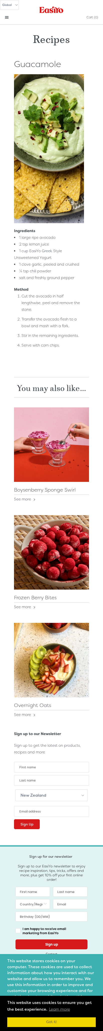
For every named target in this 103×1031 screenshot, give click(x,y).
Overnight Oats (32, 705)
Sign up (51, 944)
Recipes (51, 38)
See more (23, 499)
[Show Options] (45, 904)
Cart (92, 17)
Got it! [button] (51, 1022)
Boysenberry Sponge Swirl (45, 490)
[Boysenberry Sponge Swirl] (51, 444)
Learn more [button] (59, 1009)
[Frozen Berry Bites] (51, 552)
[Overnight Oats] (51, 660)
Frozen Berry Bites (35, 597)
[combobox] (31, 904)
